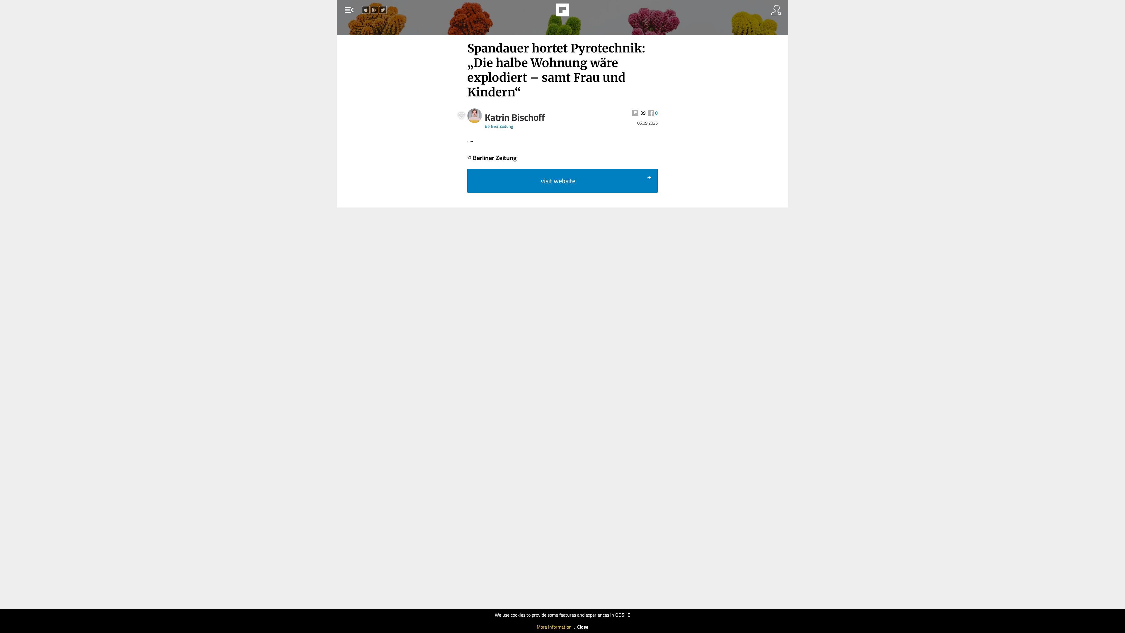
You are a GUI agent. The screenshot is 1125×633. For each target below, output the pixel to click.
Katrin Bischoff (515, 117)
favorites (545, 11)
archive (578, 11)
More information (554, 626)
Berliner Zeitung (499, 126)
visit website (558, 181)
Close (582, 626)
